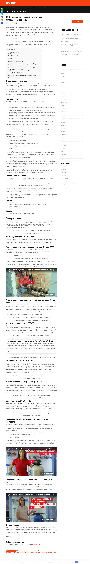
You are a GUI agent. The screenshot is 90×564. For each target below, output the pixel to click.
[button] (38, 49)
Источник (8, 536)
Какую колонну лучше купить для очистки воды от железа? (22, 75)
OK (76, 562)
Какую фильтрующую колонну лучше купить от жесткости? (22, 73)
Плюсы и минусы (14, 53)
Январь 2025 (63, 99)
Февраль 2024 (64, 125)
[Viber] (1, 17)
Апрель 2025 (63, 93)
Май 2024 (63, 117)
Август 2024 (63, 108)
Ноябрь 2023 (63, 134)
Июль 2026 (63, 68)
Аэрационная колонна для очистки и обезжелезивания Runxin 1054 (25, 64)
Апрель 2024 (63, 119)
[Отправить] (1, 22)
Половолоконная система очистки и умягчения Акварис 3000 (23, 63)
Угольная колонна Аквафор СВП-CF (18, 66)
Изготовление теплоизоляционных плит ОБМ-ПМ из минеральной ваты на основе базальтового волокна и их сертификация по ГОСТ (71, 34)
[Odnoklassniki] (1, 20)
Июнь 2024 (63, 114)
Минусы (12, 58)
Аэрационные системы (13, 52)
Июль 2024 (63, 111)
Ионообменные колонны (13, 55)
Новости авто (15, 7)
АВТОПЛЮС (11, 3)
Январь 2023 (63, 145)
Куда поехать (23, 11)
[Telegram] (1, 14)
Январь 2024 (63, 128)
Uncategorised (64, 166)
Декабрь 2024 (64, 102)
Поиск (62, 18)
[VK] (1, 11)
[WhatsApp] (1, 8)
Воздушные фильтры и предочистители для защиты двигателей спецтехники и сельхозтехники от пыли (70, 40)
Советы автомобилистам (12, 11)
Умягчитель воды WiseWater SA (17, 72)
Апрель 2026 (63, 76)
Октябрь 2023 (64, 137)
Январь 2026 (63, 85)
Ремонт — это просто (26, 7)
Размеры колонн (12, 60)
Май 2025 (63, 91)
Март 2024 (63, 122)
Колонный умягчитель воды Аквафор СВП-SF (20, 70)
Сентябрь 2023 (64, 140)
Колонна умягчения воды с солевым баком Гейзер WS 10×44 (23, 67)
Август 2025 (63, 88)
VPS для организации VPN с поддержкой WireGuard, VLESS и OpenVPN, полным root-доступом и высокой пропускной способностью (71, 46)
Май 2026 (63, 73)
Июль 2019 (63, 154)
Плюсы (11, 56)
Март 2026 (63, 79)
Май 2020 (63, 151)
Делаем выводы (12, 77)
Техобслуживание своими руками (40, 7)
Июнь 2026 (63, 70)
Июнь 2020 (63, 148)
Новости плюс (64, 175)
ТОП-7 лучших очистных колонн (15, 61)
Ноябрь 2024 (63, 105)
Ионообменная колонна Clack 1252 (18, 69)
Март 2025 (63, 96)
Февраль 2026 (64, 82)
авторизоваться (35, 544)
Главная (9, 7)
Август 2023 (63, 142)
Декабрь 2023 (64, 131)
